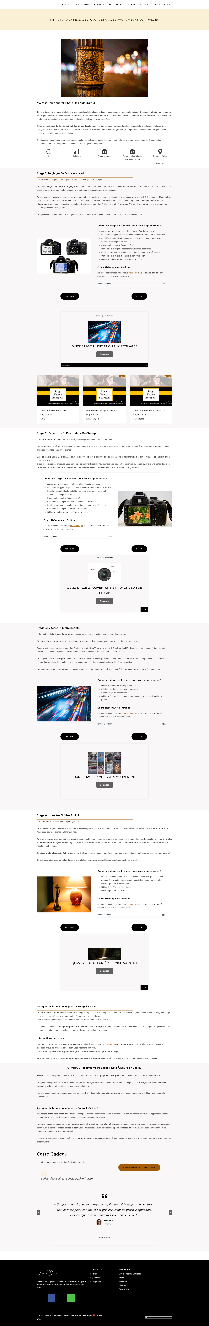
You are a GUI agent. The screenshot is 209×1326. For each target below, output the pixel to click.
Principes (123, 1281)
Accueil (66, 4)
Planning (122, 1285)
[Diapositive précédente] (38, 1212)
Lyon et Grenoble (109, 1044)
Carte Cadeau (115, 4)
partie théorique (76, 526)
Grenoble (50, 1284)
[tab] (99, 1237)
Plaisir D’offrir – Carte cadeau (139, 1167)
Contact (130, 4)
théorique (133, 273)
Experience (95, 1278)
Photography (95, 1282)
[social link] (51, 1298)
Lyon (57, 1284)
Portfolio (93, 1274)
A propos (143, 4)
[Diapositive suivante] (170, 1212)
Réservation (124, 1289)
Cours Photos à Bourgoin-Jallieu (130, 1275)
